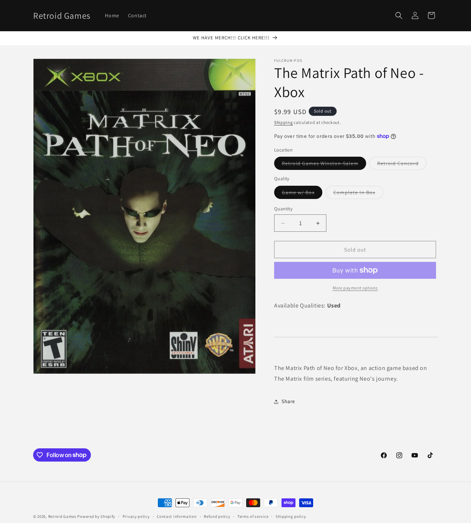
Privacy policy (136, 516)
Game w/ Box (302, 194)
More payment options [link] (355, 288)
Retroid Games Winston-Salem (324, 165)
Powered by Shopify (96, 516)
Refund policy (217, 516)
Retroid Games (62, 516)
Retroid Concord (401, 165)
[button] (399, 15)
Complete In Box (358, 194)
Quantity (283, 209)
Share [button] (288, 401)
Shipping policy (291, 516)
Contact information (176, 516)
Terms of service (252, 516)
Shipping (283, 122)
